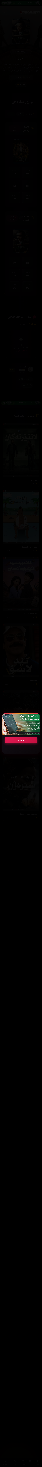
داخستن (21, 748)
